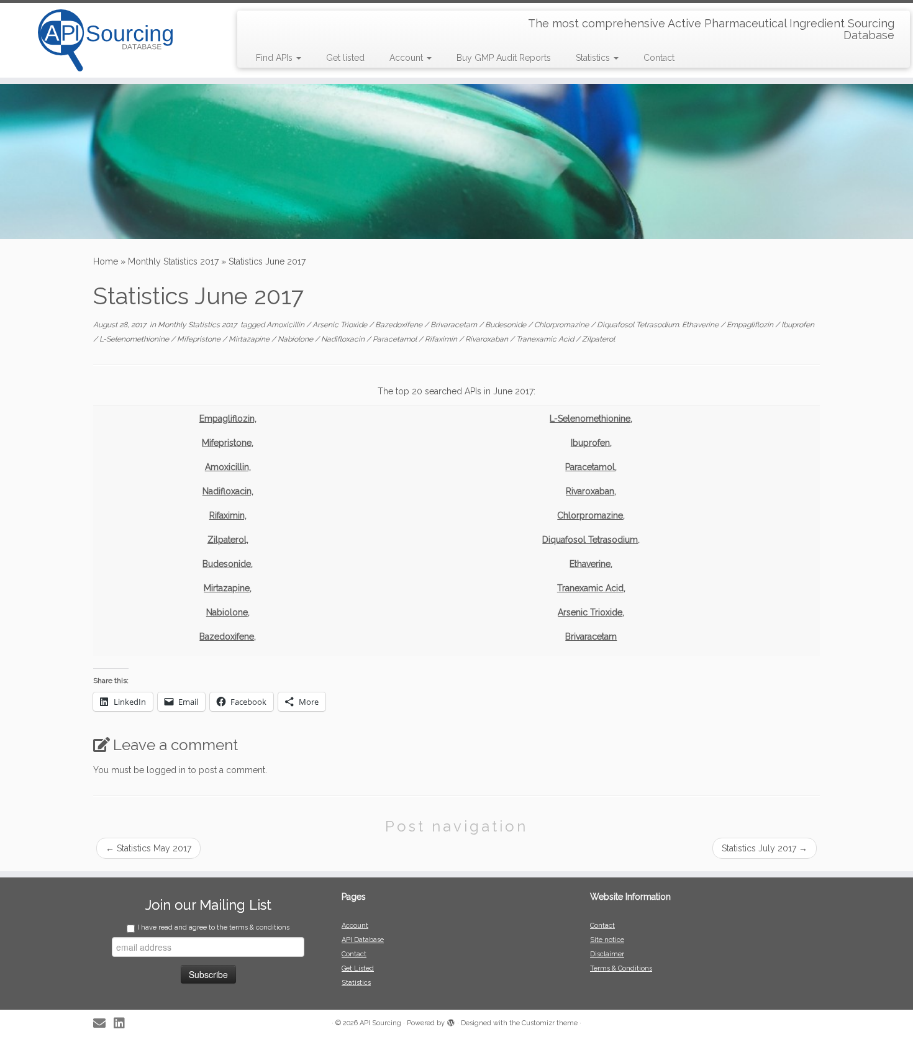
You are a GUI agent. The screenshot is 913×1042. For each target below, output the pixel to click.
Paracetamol (396, 339)
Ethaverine (590, 564)
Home (105, 261)
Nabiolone (296, 339)
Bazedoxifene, (227, 636)
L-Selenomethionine (135, 339)
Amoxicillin (286, 324)
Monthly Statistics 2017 (173, 261)
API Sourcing (380, 1023)
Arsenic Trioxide (340, 324)
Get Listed (358, 968)
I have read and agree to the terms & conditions (213, 927)
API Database (363, 940)
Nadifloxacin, (227, 491)
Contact (659, 58)
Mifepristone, (227, 443)
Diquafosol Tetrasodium (590, 540)
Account (407, 58)
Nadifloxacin (343, 339)
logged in (166, 770)
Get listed (345, 58)
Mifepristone (199, 339)
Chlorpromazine (562, 324)
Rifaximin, (228, 515)
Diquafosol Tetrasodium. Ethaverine (658, 324)
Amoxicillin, (228, 467)
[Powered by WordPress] (451, 1021)
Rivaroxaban (487, 339)
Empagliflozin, (228, 419)
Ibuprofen (797, 324)
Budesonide (506, 324)
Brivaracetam (454, 324)
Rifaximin (442, 339)
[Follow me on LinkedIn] (123, 1023)
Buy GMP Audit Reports (504, 58)
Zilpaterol (598, 339)
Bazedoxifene (399, 324)
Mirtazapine (250, 339)
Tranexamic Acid (546, 339)
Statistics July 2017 (764, 848)
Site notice (607, 940)
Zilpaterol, (227, 540)
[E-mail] (103, 1023)
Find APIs (275, 58)
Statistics (594, 58)
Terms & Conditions (621, 968)
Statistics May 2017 (148, 848)
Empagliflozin (751, 324)
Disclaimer (607, 954)
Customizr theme (550, 1023)
